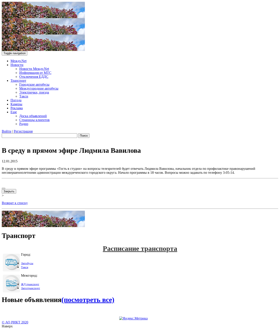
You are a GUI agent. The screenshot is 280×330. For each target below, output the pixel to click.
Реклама (16, 108)
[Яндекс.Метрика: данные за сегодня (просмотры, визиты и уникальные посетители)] (133, 318)
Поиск (84, 135)
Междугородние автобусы (38, 88)
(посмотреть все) (87, 300)
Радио (23, 124)
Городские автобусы (34, 84)
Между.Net (18, 61)
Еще (13, 112)
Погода (15, 100)
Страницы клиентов (34, 120)
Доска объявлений (33, 116)
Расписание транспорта (140, 248)
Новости (16, 65)
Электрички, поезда (34, 92)
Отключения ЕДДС (33, 76)
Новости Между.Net (34, 69)
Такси (23, 96)
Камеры (16, 104)
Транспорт (18, 80)
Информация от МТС (35, 73)
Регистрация (23, 131)
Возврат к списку (15, 203)
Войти (6, 131)
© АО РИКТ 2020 (15, 322)
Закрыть (9, 191)
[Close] (3, 188)
